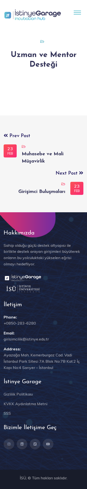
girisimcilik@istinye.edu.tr (26, 339)
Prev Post (19, 136)
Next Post (67, 173)
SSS (7, 413)
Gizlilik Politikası (18, 394)
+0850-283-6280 (20, 323)
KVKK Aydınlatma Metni (25, 403)
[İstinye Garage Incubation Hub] (33, 14)
